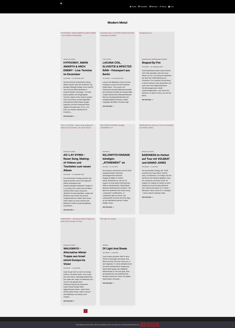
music (73, 59)
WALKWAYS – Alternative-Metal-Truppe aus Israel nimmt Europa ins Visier (75, 256)
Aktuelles (66, 59)
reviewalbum (146, 59)
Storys (108, 59)
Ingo (106, 166)
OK (143, 325)
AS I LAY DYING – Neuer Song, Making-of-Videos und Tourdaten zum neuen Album (77, 162)
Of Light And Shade (115, 248)
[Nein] (233, 325)
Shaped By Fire (151, 62)
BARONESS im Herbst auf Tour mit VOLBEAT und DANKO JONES (156, 158)
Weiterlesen (69, 116)
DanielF (68, 78)
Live (104, 59)
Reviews (164, 59)
